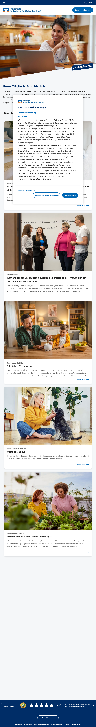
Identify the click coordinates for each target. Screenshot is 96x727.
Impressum (18, 725)
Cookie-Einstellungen (27, 190)
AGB (67, 725)
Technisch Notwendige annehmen (46, 195)
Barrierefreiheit (76, 725)
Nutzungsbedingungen (41, 725)
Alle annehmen (70, 195)
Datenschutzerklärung (27, 113)
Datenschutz (28, 725)
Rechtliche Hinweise (57, 725)
